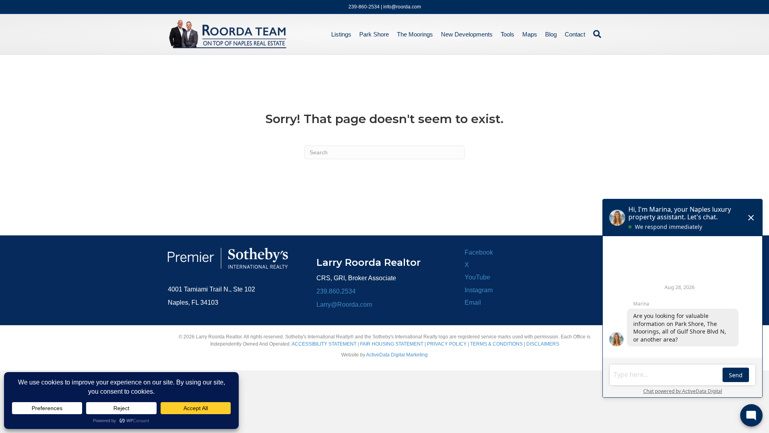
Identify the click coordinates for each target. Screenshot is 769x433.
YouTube (477, 277)
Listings (341, 34)
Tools (507, 34)
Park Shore (374, 34)
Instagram (479, 290)
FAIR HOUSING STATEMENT (391, 344)
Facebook (479, 252)
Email (473, 302)
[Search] (595, 34)
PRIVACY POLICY (447, 344)
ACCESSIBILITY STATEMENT (324, 344)
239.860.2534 (336, 291)
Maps (529, 34)
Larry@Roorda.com (344, 304)
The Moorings (415, 34)
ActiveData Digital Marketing (397, 355)
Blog (551, 34)
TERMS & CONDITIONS (496, 344)
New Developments (467, 34)
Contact (575, 34)
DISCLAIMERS (542, 344)
